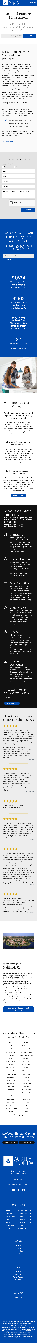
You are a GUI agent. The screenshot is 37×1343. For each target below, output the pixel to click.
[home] (11, 3)
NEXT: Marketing (7, 141)
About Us (18, 1298)
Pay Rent (18, 1274)
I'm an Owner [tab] (8, 167)
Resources (18, 1280)
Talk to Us (27, 1142)
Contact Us (12, 703)
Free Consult (18, 495)
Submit (29, 36)
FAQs (18, 1254)
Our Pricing (18, 1251)
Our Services (18, 1248)
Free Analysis (10, 1142)
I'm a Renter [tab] (20, 167)
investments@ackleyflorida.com (18, 1184)
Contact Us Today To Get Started (18, 1009)
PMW (33, 1323)
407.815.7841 (18, 30)
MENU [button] (33, 3)
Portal (18, 1246)
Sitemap (13, 1325)
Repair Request (18, 1277)
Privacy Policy (22, 1325)
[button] (13, 1190)
